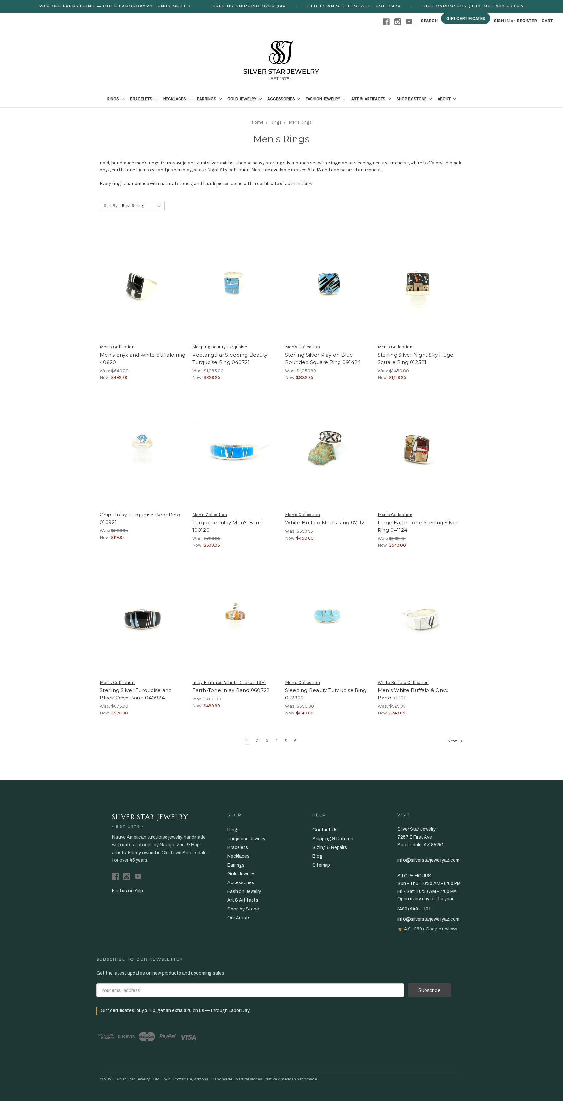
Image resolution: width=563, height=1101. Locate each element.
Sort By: (111, 205)
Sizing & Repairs (329, 847)
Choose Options (142, 295)
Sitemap (321, 865)
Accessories (281, 98)
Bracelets (141, 98)
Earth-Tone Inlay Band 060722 (230, 690)
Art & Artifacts (368, 98)
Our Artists (239, 917)
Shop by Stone (412, 98)
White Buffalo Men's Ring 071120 (326, 522)
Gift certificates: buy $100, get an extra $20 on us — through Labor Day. (175, 1010)
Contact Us (325, 829)
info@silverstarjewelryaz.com (428, 919)
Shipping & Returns (332, 838)
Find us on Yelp (127, 890)
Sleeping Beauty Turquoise (219, 347)
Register (527, 20)
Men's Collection (117, 347)
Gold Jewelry (242, 98)
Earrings (207, 98)
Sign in (502, 20)
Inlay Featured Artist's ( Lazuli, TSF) (229, 682)
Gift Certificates (465, 18)
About (445, 98)
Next (452, 741)
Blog (317, 856)
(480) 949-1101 (414, 909)
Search (429, 20)
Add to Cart (420, 462)
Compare (140, 283)
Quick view (142, 272)
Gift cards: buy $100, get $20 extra (473, 6)
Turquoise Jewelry (246, 838)
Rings (113, 98)
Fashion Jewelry (323, 98)
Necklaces (175, 98)
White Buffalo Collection (403, 682)
